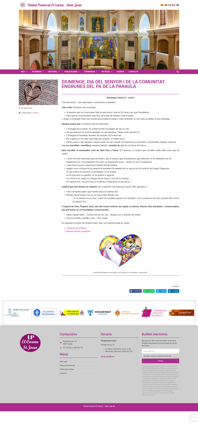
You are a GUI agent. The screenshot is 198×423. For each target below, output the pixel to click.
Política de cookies (67, 369)
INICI (23, 72)
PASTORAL (53, 72)
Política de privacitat (67, 366)
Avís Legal (63, 362)
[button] (21, 39)
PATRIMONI (36, 72)
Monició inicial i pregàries (78, 231)
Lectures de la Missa (76, 228)
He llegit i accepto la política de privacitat (157, 356)
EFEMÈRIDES (89, 72)
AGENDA (120, 72)
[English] (177, 5)
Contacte (63, 373)
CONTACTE (133, 72)
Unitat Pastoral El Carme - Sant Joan (55, 5)
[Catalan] (162, 5)
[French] (173, 5)
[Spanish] (166, 5)
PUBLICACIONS (70, 72)
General (35, 113)
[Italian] (169, 5)
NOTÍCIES (106, 72)
